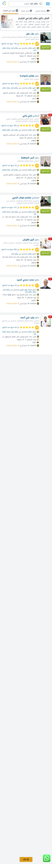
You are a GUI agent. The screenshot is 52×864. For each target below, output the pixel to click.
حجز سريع (45, 47)
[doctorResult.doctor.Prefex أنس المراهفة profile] (45, 161)
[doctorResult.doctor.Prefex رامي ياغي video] (50, 115)
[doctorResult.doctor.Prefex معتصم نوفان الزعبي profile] (45, 201)
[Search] (26, 4)
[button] (25, 3)
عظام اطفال (6, 129)
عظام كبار (14, 253)
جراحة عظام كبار (30, 291)
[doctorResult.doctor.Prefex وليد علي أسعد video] (50, 317)
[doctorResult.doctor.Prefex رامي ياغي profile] (45, 119)
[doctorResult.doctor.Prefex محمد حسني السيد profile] (45, 283)
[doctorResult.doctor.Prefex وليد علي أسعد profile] (45, 321)
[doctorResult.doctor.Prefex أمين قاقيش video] (50, 239)
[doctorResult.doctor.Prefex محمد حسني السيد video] (50, 279)
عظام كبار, (14, 48)
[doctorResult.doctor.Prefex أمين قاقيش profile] (45, 243)
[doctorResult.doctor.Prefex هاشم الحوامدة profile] (45, 79)
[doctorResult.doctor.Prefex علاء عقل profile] (45, 37)
